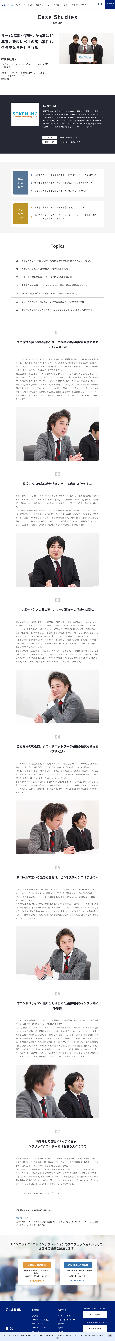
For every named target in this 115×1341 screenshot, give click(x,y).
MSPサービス (64, 142)
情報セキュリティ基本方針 (41, 1320)
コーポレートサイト (65, 1316)
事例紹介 (57, 5)
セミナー (67, 5)
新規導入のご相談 (37, 1265)
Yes (110, 1335)
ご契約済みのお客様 (78, 1265)
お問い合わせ (36, 1280)
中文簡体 (61, 1332)
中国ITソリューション (43, 5)
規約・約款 (36, 1332)
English (60, 1327)
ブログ (83, 5)
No (57, 1338)
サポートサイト (77, 1280)
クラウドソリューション (24, 5)
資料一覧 (75, 5)
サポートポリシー (38, 1323)
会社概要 (35, 1316)
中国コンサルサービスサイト (68, 1320)
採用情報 (61, 1323)
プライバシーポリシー (39, 1327)
